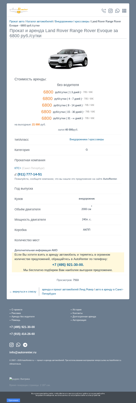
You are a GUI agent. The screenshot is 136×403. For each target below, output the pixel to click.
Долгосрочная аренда (84, 316)
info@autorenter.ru (22, 352)
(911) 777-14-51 (30, 174)
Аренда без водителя (23, 316)
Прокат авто (16, 21)
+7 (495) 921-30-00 (22, 327)
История (77, 309)
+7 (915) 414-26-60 (22, 334)
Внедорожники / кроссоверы (72, 21)
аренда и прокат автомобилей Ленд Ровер (67, 289)
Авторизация (79, 320)
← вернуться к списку (22, 291)
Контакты (78, 313)
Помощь (16, 320)
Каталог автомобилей (39, 21)
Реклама (16, 313)
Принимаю (13, 400)
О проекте (17, 309)
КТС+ (18, 168)
